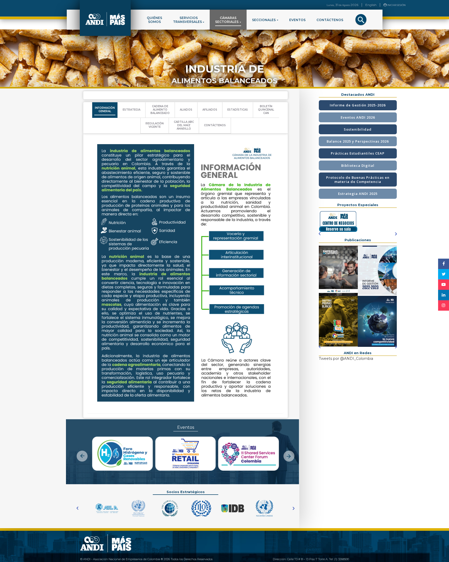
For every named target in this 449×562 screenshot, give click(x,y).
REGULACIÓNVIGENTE (155, 125)
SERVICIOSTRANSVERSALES (187, 20)
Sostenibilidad (358, 129)
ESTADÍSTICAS (237, 109)
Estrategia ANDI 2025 (358, 193)
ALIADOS (186, 109)
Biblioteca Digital (357, 165)
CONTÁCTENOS (329, 20)
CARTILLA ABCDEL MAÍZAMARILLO (184, 125)
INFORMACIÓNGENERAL (105, 109)
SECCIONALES (264, 20)
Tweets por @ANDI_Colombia (346, 358)
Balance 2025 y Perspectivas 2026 (358, 141)
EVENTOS (297, 20)
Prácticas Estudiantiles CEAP (358, 153)
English (371, 5)
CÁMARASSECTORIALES (227, 20)
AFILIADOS (209, 109)
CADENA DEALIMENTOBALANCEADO (160, 110)
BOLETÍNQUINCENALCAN (266, 110)
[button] (82, 451)
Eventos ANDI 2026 (358, 117)
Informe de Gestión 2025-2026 (358, 105)
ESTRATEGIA (131, 109)
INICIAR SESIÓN (396, 5)
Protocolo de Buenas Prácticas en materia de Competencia (357, 179)
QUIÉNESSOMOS (154, 20)
